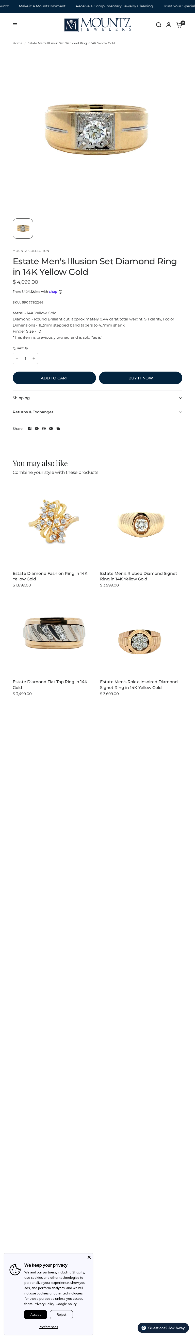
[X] (37, 428)
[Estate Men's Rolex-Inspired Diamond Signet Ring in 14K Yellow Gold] (141, 633)
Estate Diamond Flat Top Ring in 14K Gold (50, 684)
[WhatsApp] (51, 428)
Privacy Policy (44, 1304)
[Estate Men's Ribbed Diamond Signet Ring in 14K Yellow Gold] (141, 525)
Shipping (21, 397)
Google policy (66, 1304)
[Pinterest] (44, 428)
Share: (18, 428)
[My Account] (169, 25)
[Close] (89, 1257)
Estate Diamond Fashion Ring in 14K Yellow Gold (50, 576)
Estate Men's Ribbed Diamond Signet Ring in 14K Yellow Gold (138, 576)
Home (17, 43)
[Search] (159, 25)
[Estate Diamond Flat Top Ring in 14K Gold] (54, 633)
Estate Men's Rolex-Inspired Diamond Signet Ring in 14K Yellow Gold (139, 684)
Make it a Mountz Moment (30, 6)
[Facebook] (30, 428)
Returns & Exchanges (33, 412)
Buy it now (140, 378)
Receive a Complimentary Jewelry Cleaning (102, 6)
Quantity (20, 348)
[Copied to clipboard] (58, 428)
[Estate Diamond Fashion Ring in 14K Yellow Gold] (54, 525)
